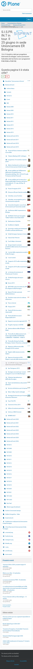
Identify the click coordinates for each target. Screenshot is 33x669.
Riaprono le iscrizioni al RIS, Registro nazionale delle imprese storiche (16, 358)
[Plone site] (10, 3)
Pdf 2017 (9, 477)
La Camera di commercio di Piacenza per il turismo (14, 273)
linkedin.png (8, 543)
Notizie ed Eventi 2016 (12, 136)
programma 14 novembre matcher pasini (16, 160)
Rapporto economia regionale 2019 (17, 321)
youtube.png (8, 550)
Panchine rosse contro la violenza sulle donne (15, 298)
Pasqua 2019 (11, 306)
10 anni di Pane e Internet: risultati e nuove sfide (16, 151)
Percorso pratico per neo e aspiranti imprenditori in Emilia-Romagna (16, 617)
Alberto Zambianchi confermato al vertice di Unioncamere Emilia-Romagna (16, 166)
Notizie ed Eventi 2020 (12, 419)
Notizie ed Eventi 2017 (12, 139)
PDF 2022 (9, 496)
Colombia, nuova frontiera (15, 196)
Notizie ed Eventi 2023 (12, 430)
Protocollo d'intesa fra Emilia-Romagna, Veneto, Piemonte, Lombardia (16, 342)
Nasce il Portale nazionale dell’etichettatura (13, 293)
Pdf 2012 (9, 463)
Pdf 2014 (9, 96)
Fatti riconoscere (27, 13)
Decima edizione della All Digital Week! (15, 329)
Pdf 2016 (9, 474)
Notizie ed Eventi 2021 (12, 423)
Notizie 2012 (9, 121)
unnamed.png (9, 532)
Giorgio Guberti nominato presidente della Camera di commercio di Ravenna (16, 246)
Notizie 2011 (9, 117)
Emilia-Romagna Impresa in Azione (17, 234)
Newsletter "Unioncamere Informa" (14, 81)
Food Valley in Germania (14, 241)
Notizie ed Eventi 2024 (12, 434)
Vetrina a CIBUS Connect (14, 412)
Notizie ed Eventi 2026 (12, 441)
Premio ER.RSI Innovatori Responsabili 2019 (13, 316)
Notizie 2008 (9, 106)
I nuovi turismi (12, 257)
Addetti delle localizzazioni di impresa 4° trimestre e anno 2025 (16, 642)
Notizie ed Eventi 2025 (12, 437)
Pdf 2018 (9, 481)
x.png (6, 547)
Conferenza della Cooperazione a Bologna (15, 211)
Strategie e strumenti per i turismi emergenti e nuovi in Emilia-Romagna (15, 372)
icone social (8, 554)
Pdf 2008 (9, 448)
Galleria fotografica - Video (12, 514)
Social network (9, 518)
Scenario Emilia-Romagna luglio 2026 (13, 636)
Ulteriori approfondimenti (13, 507)
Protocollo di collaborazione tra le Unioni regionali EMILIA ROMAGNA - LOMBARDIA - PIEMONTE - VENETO (15, 335)
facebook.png (9, 536)
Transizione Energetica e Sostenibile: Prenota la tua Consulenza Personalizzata (15, 629)
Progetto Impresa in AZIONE (15, 325)
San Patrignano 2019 (14, 368)
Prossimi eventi (8, 560)
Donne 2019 (11, 283)
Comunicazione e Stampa (14, 23)
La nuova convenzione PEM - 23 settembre (14, 580)
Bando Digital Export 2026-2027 (11, 623)
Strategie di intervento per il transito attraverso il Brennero (16, 396)
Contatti (8, 92)
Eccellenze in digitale (13, 225)
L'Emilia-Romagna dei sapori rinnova (14, 278)
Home (3, 23)
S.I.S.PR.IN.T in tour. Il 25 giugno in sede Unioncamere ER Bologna (16, 363)
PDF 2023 (9, 499)
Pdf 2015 (9, 470)
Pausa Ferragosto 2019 (14, 188)
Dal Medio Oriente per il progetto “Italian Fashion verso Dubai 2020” (15, 216)
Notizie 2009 (9, 110)
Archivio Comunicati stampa (13, 510)
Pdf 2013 (9, 445)
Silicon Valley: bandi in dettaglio (16, 392)
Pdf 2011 (9, 459)
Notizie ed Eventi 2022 (12, 426)
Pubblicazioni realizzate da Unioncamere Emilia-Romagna (15, 522)
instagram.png (9, 539)
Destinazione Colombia (14, 221)
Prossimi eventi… (7, 606)
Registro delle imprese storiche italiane (14, 352)
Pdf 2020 (9, 488)
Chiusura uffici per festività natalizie (17, 192)
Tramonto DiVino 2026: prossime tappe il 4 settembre (14, 565)
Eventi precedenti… (7, 605)
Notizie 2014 (9, 128)
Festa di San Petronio (14, 237)
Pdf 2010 (9, 455)
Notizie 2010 (9, 114)
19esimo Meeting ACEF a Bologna (17, 156)
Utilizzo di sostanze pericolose (16, 408)
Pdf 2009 (9, 452)
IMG (7, 103)
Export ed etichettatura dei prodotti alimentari (16, 383)
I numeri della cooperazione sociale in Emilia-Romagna (16, 253)
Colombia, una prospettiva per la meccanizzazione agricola (15, 200)
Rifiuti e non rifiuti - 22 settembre (11, 573)
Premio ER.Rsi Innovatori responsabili (13, 311)
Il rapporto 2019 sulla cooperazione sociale (16, 262)
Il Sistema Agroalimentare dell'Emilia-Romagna (13, 378)
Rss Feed (9, 503)
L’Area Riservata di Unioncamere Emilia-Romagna (15, 527)
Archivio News (10, 88)
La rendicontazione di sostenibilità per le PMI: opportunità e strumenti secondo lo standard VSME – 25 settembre (15, 588)
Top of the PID (12, 401)
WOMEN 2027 (12, 415)
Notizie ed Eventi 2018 (12, 143)
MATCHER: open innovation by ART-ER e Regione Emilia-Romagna (16, 287)
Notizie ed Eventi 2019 (19, 25)
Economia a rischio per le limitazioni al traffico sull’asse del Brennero (16, 229)
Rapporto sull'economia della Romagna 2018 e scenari (14, 347)
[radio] (3, 76)
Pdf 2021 (9, 492)
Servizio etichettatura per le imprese (17, 388)
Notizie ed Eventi (5, 25)
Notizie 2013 (9, 125)
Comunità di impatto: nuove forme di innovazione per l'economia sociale (15, 205)
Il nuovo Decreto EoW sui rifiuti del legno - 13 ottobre (15, 597)
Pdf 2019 (9, 485)
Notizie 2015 (9, 132)
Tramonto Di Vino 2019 (14, 404)
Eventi (8, 99)
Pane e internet (12, 303)
